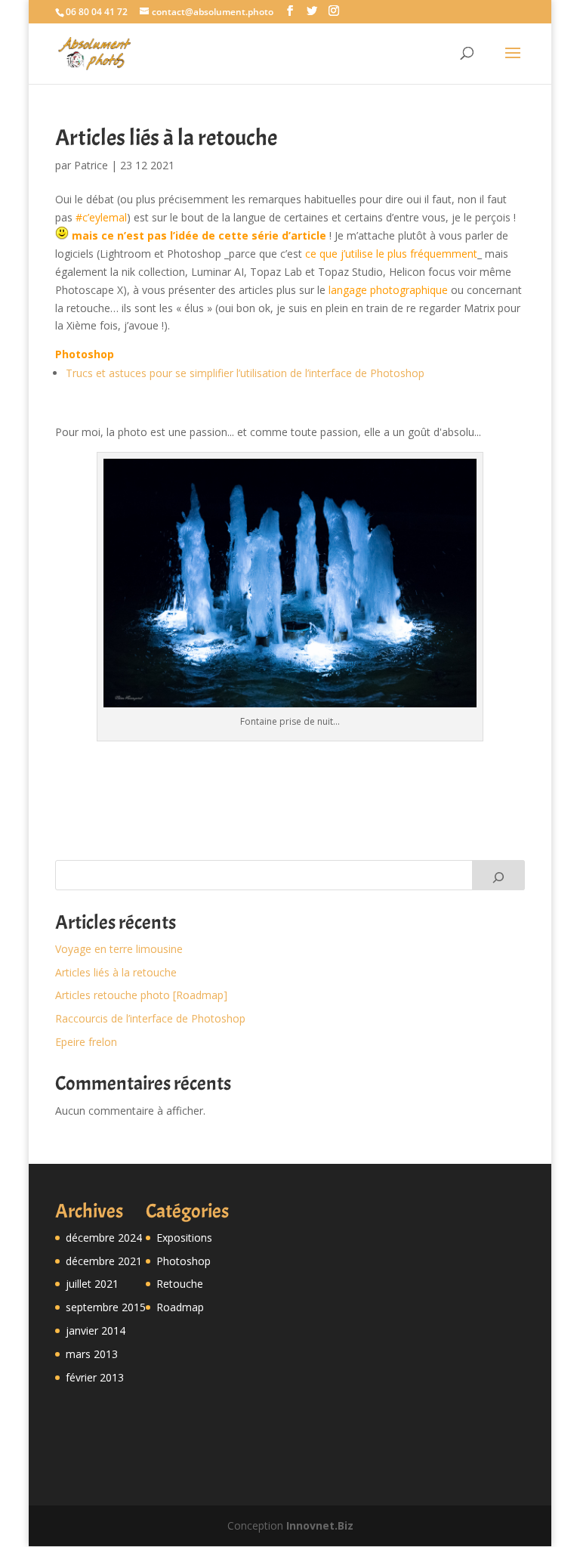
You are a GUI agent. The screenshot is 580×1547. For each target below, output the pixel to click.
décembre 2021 (104, 1261)
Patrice (91, 165)
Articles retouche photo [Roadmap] (141, 995)
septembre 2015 (106, 1307)
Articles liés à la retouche (116, 972)
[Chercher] (498, 875)
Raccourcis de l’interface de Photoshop (150, 1018)
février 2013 (95, 1377)
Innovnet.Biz (319, 1525)
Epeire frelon (86, 1042)
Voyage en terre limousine (119, 949)
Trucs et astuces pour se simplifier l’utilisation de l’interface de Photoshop (245, 373)
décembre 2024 (104, 1237)
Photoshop (183, 1261)
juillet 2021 (92, 1283)
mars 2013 (92, 1354)
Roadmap (180, 1307)
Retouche (179, 1283)
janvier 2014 (95, 1330)
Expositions (184, 1237)
